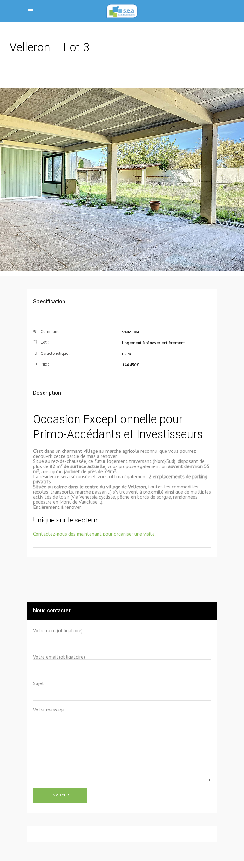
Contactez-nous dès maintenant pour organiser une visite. (94, 533)
